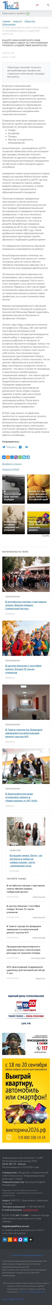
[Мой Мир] (12, 457)
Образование (12, 597)
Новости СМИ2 (10, 469)
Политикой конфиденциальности (32, 1292)
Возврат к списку (12, 464)
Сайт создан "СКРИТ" (13, 1299)
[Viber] (16, 457)
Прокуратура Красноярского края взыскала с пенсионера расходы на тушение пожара (23, 949)
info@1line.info (30, 1210)
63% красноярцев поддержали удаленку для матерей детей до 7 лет (26, 970)
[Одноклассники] (8, 457)
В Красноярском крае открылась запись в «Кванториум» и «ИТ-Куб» (21, 797)
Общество (15, 850)
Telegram (11, 447)
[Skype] (24, 457)
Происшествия (38, 958)
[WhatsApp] (20, 457)
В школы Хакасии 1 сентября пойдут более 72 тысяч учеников (23, 669)
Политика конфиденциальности (27, 1255)
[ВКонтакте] (4, 457)
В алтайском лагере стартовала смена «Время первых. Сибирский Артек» (25, 605)
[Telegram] (28, 457)
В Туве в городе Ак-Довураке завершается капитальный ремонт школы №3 (23, 733)
